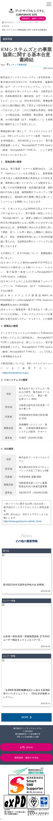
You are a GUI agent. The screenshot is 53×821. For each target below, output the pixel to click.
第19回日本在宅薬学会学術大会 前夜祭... (24, 584)
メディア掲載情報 (18, 64)
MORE (25, 717)
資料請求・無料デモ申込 (32, 18)
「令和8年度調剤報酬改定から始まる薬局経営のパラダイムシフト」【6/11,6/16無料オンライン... (26, 693)
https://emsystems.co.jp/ (15, 373)
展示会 (6, 551)
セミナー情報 (9, 601)
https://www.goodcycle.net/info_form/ (23, 521)
